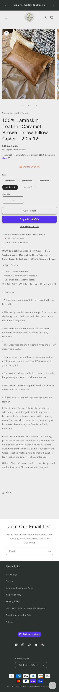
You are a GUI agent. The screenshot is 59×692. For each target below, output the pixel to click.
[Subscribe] (49, 551)
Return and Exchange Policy (19, 588)
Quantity (6, 194)
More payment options (29, 226)
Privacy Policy (13, 601)
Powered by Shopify (43, 686)
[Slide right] (36, 105)
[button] (6, 17)
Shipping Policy (13, 595)
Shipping (5, 150)
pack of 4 (10, 187)
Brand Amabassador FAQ (18, 615)
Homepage (11, 574)
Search (9, 581)
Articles (9, 622)
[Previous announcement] (5, 5)
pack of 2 (28, 181)
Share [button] (8, 492)
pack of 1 (11, 181)
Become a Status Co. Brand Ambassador (26, 608)
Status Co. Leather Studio (25, 686)
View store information (16, 242)
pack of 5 (29, 188)
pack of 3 (46, 181)
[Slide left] (23, 105)
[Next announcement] (53, 5)
